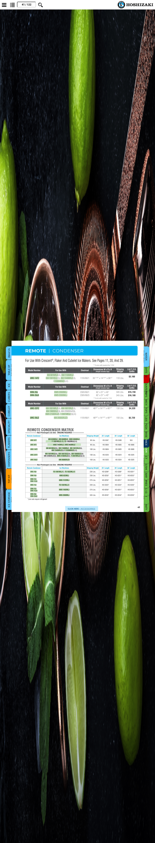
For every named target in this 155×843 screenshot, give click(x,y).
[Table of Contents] (12, 4)
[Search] (40, 4)
